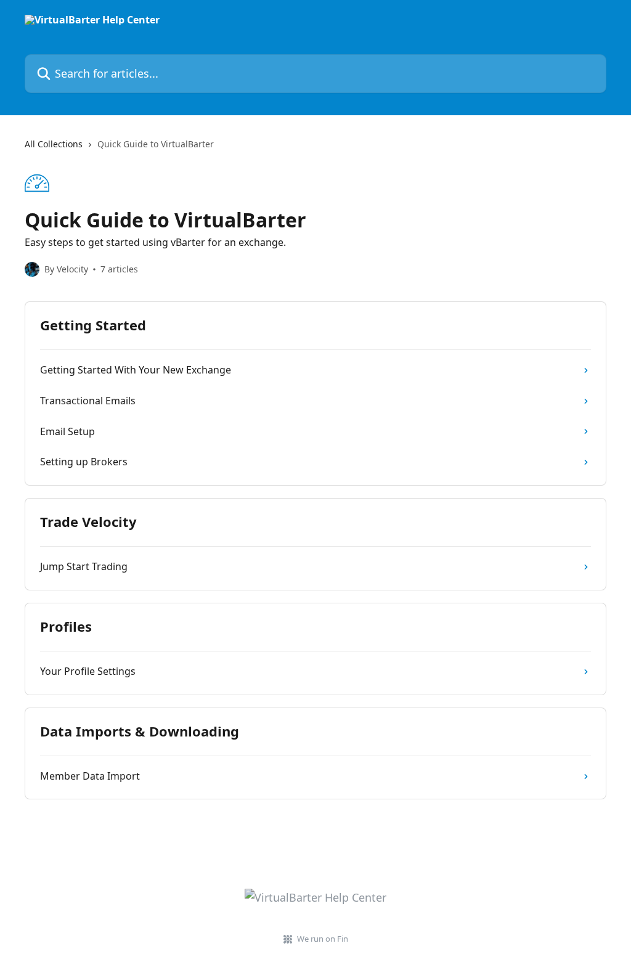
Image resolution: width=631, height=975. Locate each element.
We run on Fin (322, 938)
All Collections (54, 144)
